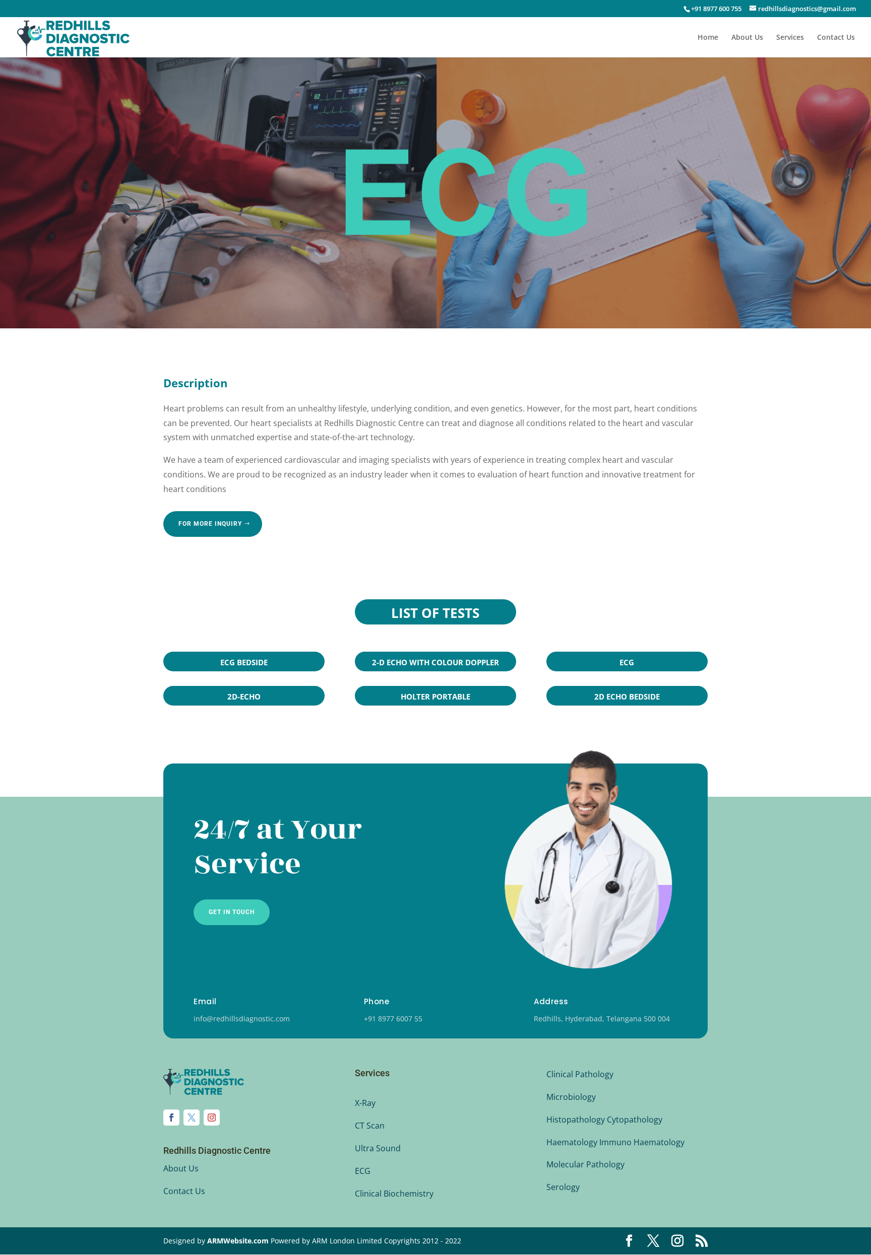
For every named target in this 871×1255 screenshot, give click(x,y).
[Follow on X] (191, 1117)
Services (790, 38)
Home (708, 38)
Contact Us (836, 38)
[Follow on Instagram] (212, 1117)
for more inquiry (210, 523)
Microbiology (571, 1096)
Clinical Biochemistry (394, 1193)
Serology (563, 1187)
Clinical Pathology (579, 1074)
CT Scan (370, 1125)
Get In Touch (232, 912)
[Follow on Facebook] (171, 1117)
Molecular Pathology (585, 1164)
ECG (362, 1170)
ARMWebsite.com (238, 1240)
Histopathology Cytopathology (604, 1119)
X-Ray (365, 1102)
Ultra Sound (378, 1148)
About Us (747, 38)
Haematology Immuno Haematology (615, 1142)
